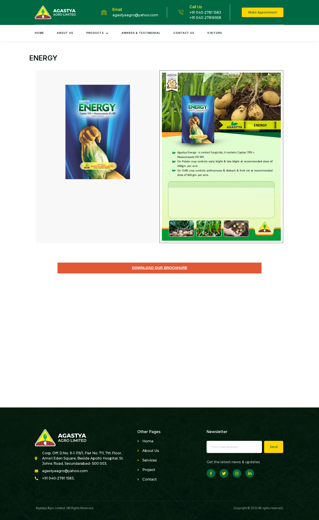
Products (95, 32)
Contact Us (183, 32)
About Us (65, 32)
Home (39, 32)
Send (274, 447)
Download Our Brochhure (159, 268)
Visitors (214, 32)
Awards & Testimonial (141, 32)
